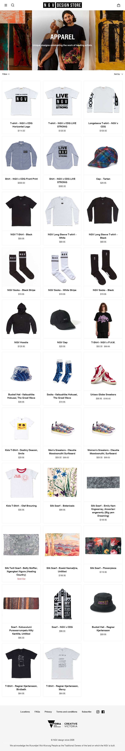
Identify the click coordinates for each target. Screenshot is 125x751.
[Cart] (118, 5)
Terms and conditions (66, 712)
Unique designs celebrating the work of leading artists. (62, 45)
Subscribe (86, 712)
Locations (25, 712)
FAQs (37, 712)
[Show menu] (7, 5)
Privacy (48, 712)
